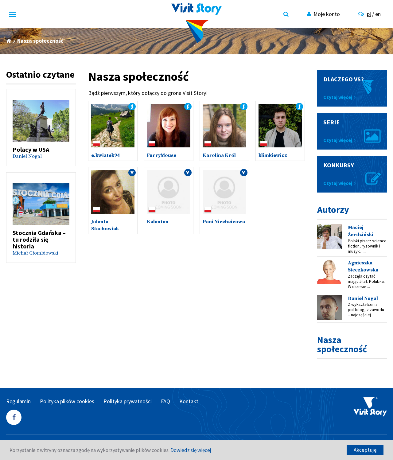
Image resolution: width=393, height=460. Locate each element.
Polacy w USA (31, 149)
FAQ (165, 401)
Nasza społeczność (342, 344)
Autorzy (333, 209)
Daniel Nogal (27, 156)
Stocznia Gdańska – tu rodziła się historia (39, 239)
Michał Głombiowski (35, 253)
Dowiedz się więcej (190, 450)
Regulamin (18, 401)
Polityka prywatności (127, 401)
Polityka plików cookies (67, 401)
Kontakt (188, 401)
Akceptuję (365, 449)
